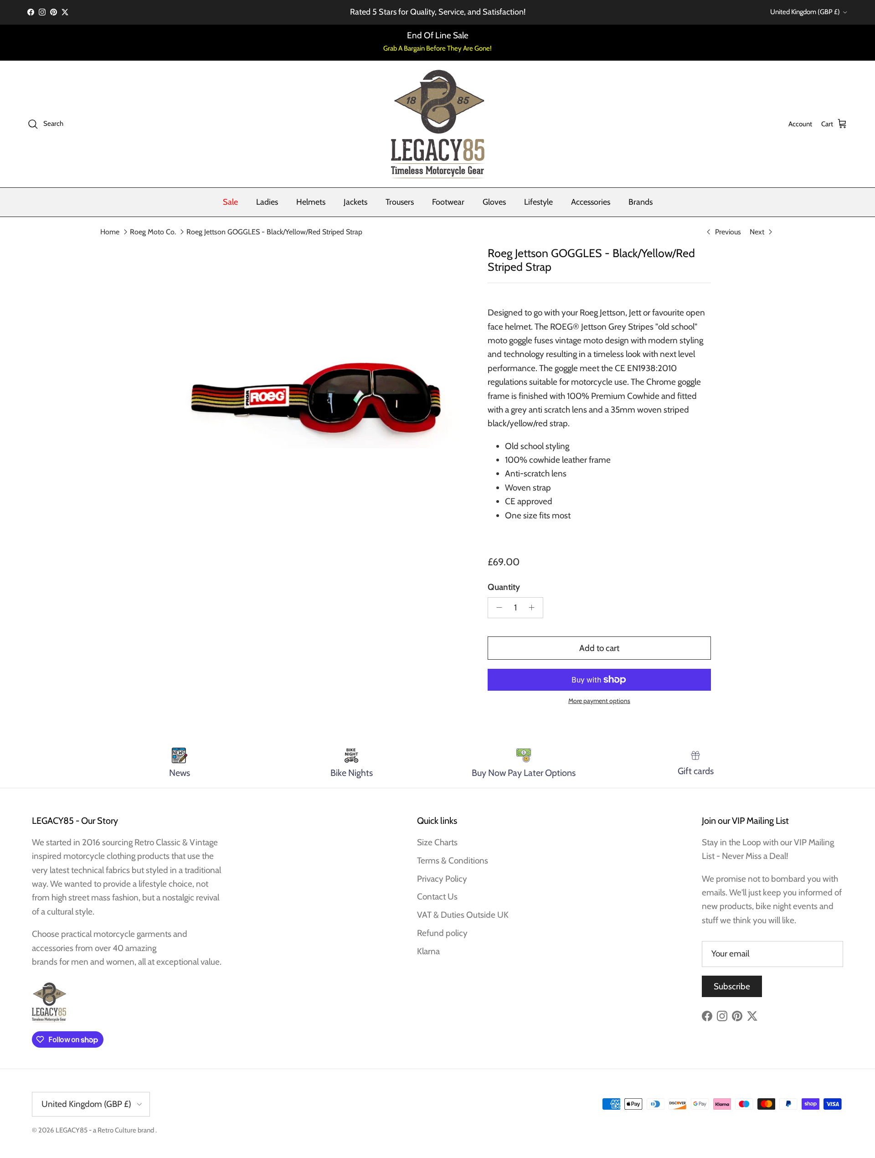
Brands (640, 202)
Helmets (310, 202)
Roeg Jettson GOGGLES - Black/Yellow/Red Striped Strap (274, 231)
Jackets (355, 202)
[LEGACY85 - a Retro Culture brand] (437, 124)
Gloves (494, 202)
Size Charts (437, 842)
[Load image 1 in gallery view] (316, 398)
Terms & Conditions (452, 860)
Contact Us (437, 896)
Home (109, 231)
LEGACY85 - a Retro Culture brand (105, 1130)
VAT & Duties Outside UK (463, 915)
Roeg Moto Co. (153, 231)
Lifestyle (538, 202)
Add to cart (599, 648)
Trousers (400, 202)
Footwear (448, 202)
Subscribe (732, 986)
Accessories (590, 202)
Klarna (428, 951)
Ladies (267, 202)
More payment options (599, 701)
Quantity (504, 587)
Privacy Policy (442, 879)
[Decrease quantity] (496, 608)
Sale (230, 202)
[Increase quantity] (534, 608)
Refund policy (442, 933)
